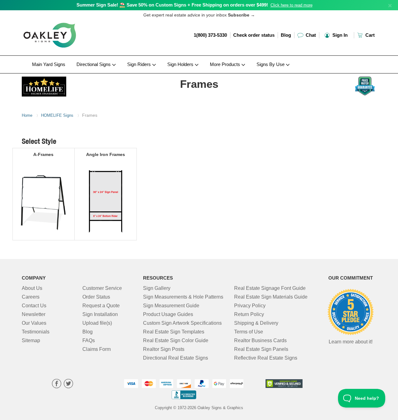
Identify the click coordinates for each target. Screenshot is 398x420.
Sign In (339, 35)
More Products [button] (225, 64)
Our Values (34, 323)
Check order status (254, 35)
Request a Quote (101, 305)
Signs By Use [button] (271, 64)
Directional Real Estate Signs (175, 358)
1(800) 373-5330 (210, 35)
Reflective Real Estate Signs (265, 358)
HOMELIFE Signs (57, 115)
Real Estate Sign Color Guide (175, 340)
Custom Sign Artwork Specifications (182, 323)
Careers (30, 297)
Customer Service (102, 288)
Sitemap (31, 340)
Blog (286, 35)
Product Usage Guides (168, 314)
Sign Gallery (156, 288)
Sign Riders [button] (139, 64)
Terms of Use (248, 331)
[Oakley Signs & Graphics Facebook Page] (56, 384)
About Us (32, 288)
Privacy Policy (250, 305)
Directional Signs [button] (94, 64)
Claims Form (96, 349)
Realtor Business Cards (260, 340)
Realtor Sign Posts (163, 349)
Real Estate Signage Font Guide (270, 288)
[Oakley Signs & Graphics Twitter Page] (68, 384)
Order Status (96, 297)
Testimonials (35, 331)
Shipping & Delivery (256, 323)
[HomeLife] (63, 85)
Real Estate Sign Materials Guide (271, 297)
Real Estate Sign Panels (261, 349)
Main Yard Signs (48, 64)
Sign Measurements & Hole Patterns (183, 297)
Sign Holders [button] (181, 64)
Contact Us (34, 305)
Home (27, 115)
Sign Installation (100, 314)
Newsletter (33, 314)
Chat (310, 35)
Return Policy (249, 314)
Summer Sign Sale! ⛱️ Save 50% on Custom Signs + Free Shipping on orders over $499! (172, 4)
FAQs (88, 340)
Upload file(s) (97, 323)
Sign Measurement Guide (171, 305)
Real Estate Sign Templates (173, 331)
